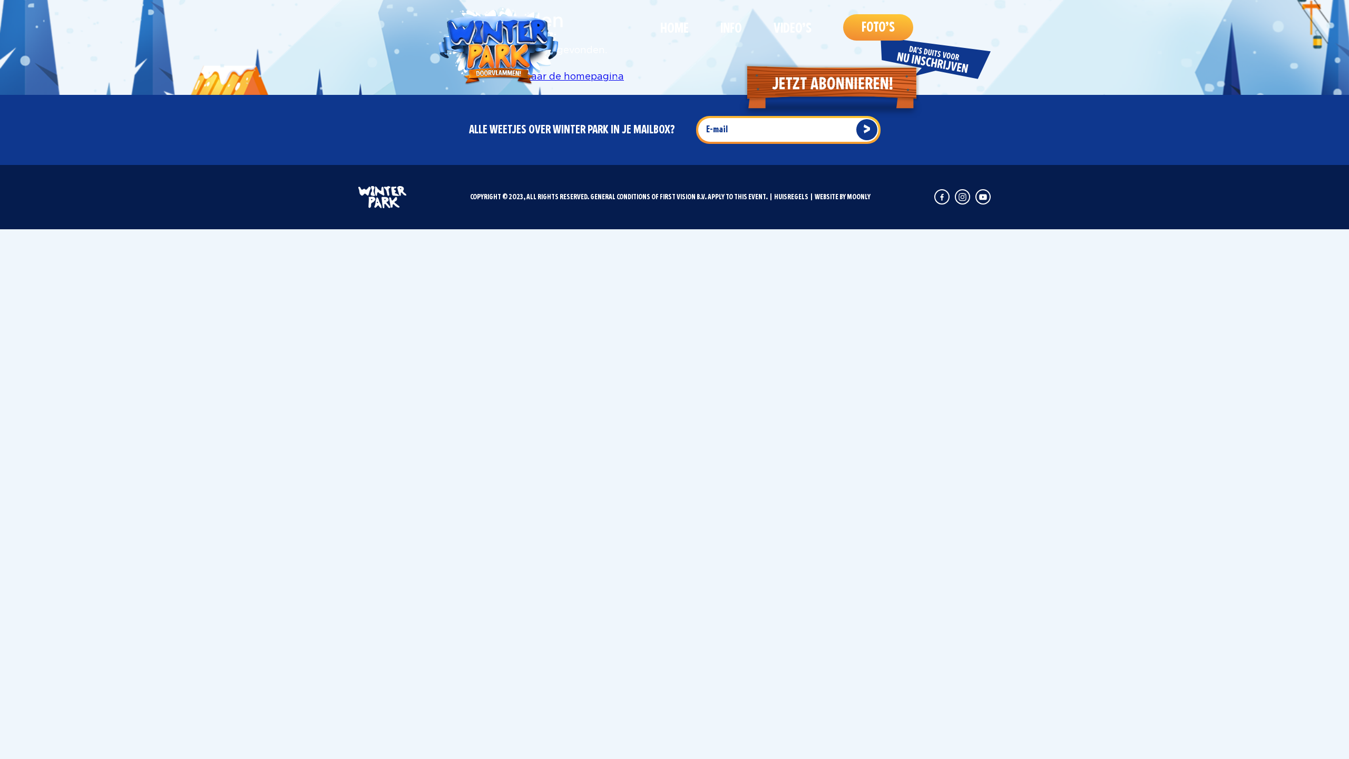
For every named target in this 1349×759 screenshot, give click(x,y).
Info (731, 28)
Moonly (859, 196)
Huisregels (791, 196)
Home (674, 28)
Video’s (793, 28)
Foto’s (878, 27)
